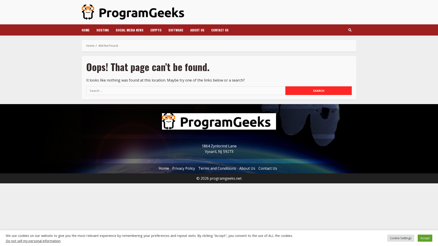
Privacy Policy (183, 168)
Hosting (102, 30)
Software (175, 30)
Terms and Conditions (217, 168)
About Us (197, 30)
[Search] (350, 30)
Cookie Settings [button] (401, 238)
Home (86, 30)
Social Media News (129, 30)
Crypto (156, 30)
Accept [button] (425, 238)
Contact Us (220, 30)
